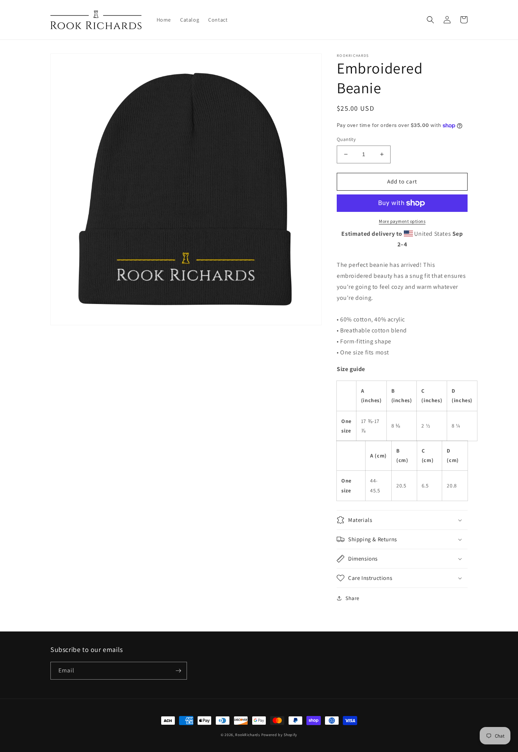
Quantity (346, 139)
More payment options (402, 221)
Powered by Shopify (279, 734)
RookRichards (247, 734)
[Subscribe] (178, 671)
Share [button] (352, 598)
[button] (430, 19)
